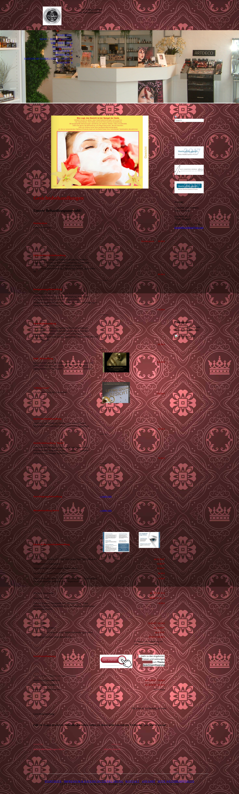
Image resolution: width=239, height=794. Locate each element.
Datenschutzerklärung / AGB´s (47, 58)
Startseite (64, 35)
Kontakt (63, 62)
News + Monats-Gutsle (56, 39)
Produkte (62, 54)
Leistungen (61, 51)
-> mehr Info (106, 496)
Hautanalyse (62, 47)
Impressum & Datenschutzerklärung (93, 781)
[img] (52, 16)
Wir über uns (60, 43)
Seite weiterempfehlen (176, 781)
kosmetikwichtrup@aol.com (188, 227)
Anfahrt (148, 781)
